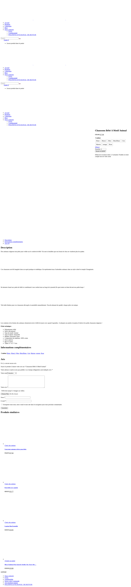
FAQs (6, 577)
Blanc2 (13, 353)
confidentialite (9, 579)
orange (38, 353)
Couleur (98, 138)
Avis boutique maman (11, 583)
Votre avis (4, 387)
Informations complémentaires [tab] (14, 242)
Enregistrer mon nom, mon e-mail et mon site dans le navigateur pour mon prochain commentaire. (32, 404)
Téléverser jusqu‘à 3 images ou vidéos (12, 391)
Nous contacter (9, 576)
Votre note (4, 373)
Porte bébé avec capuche (11, 487)
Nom (3, 397)
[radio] (98, 140)
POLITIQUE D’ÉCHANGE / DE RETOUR (18, 584)
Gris (28, 353)
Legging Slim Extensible (11, 526)
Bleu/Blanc (23, 353)
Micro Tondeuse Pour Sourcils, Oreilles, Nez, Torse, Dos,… (20, 564)
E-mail (3, 401)
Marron (33, 353)
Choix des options (10, 445)
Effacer (97, 147)
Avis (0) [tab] (7, 243)
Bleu (17, 353)
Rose (42, 353)
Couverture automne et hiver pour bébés (15, 449)
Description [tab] (8, 240)
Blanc (8, 353)
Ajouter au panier (100, 151)
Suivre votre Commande (12, 581)
